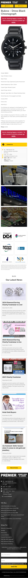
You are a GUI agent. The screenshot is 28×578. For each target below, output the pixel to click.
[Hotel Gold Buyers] (14, 402)
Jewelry (3, 530)
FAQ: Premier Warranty (7, 543)
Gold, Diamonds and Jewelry (8, 506)
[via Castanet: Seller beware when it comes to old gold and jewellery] (14, 435)
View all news (14, 467)
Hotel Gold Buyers (9, 412)
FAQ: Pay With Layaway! (7, 539)
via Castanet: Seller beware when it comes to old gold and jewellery (13, 448)
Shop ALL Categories (6, 528)
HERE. (14, 22)
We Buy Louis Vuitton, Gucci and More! (11, 518)
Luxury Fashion (5, 535)
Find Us (21, 6)
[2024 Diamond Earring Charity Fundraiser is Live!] (14, 292)
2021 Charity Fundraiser (11, 377)
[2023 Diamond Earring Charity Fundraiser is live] (14, 329)
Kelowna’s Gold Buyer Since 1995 (9, 512)
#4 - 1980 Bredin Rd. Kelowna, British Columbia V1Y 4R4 (11, 151)
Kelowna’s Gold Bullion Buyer (8, 510)
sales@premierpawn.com (10, 156)
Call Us (8, 6)
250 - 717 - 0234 (8, 154)
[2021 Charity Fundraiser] (14, 366)
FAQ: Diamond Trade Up (7, 541)
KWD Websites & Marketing (17, 575)
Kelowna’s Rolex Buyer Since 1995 (9, 508)
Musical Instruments (6, 537)
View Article (7, 352)
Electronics (4, 532)
